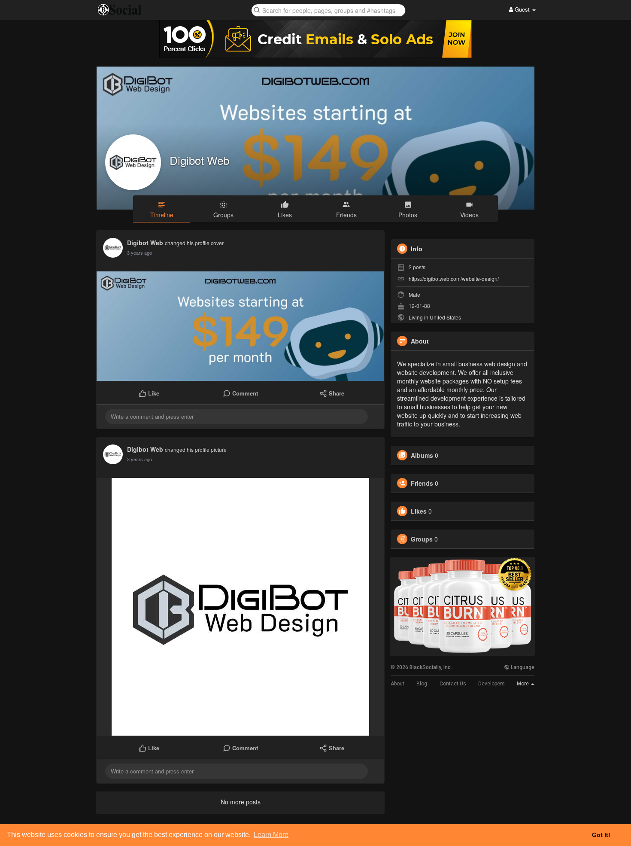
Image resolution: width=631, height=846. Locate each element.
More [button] (523, 684)
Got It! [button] (601, 834)
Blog (421, 683)
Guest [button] (522, 9)
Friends (422, 483)
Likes (419, 511)
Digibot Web (199, 160)
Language (522, 667)
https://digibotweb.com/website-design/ (454, 278)
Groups (422, 539)
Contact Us (453, 683)
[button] (328, 10)
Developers (491, 683)
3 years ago (139, 252)
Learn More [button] (271, 834)
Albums (422, 455)
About (397, 683)
